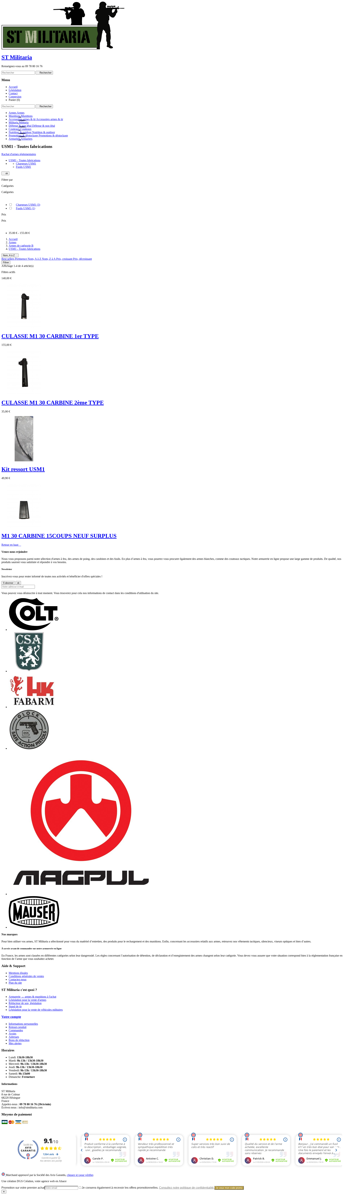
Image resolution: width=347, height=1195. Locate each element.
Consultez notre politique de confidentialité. (186, 1187)
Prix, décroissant (82, 258)
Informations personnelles (23, 1023)
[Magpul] (81, 894)
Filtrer (6, 262)
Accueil (13, 86)
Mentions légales (18, 972)
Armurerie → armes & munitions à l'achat (32, 996)
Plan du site (15, 982)
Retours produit (17, 1027)
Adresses (14, 1036)
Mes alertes (15, 1043)
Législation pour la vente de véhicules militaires (36, 1009)
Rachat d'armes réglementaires (18, 154)
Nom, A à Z (10, 255)
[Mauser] (34, 927)
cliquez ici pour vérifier (80, 1175)
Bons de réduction (19, 1040)
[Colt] (34, 629)
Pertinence (21, 258)
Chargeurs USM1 (28, 204)
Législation (15, 90)
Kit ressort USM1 (23, 469)
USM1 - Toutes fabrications (24, 160)
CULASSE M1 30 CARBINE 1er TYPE (50, 336)
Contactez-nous (17, 979)
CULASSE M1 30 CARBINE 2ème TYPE (52, 402)
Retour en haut (11, 544)
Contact (13, 93)
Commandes (16, 1030)
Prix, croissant (64, 258)
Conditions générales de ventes (26, 976)
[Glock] (29, 748)
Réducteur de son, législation (25, 1003)
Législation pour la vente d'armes (27, 999)
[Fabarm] (32, 706)
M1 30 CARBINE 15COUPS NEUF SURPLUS (59, 535)
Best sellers (8, 258)
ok (5, 173)
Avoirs (12, 1033)
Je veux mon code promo (229, 1187)
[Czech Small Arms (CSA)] (29, 671)
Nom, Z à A (49, 258)
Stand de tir (15, 1006)
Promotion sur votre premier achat (23, 1187)
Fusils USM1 (25, 208)
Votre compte (11, 1017)
